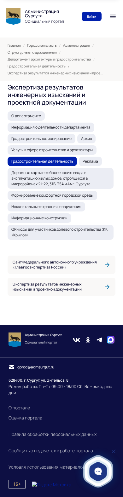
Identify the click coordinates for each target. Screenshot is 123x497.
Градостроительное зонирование (41, 138)
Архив (86, 138)
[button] (98, 471)
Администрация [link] (76, 45)
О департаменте (26, 115)
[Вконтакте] (76, 340)
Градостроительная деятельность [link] (37, 66)
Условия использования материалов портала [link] (56, 467)
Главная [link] (14, 45)
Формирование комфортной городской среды (52, 195)
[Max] (110, 340)
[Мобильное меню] (113, 16)
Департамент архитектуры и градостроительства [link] (49, 59)
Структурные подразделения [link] (32, 52)
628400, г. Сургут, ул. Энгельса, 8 (38, 380)
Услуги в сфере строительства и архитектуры (52, 150)
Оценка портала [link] (25, 418)
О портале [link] (19, 408)
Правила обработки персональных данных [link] (53, 434)
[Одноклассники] (88, 340)
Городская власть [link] (42, 45)
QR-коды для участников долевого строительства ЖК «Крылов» (59, 232)
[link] (61, 265)
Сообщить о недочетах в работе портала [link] (51, 451)
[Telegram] (99, 340)
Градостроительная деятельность (42, 161)
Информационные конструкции (39, 218)
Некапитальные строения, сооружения (46, 206)
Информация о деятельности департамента (51, 127)
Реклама (90, 161)
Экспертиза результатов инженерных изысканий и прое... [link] (55, 73)
